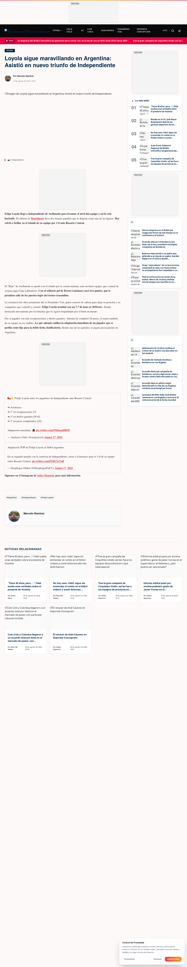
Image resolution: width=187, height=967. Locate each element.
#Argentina (12, 497)
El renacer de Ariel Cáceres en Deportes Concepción (69, 636)
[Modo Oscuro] (179, 30)
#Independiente (28, 497)
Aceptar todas (173, 959)
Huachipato (37, 218)
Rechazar (158, 959)
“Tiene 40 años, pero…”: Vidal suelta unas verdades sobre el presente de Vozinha (24, 586)
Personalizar (129, 959)
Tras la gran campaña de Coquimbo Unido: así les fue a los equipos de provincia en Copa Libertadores (115, 587)
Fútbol (9, 50)
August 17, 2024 (53, 437)
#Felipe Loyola (47, 497)
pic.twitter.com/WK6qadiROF (53, 430)
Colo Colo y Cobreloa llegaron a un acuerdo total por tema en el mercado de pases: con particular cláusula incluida (25, 639)
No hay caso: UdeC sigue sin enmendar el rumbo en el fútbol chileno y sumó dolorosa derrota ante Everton (70, 587)
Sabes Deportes (45, 475)
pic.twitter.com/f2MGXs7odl (48, 461)
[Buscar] (172, 30)
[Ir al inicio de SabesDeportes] (27, 31)
